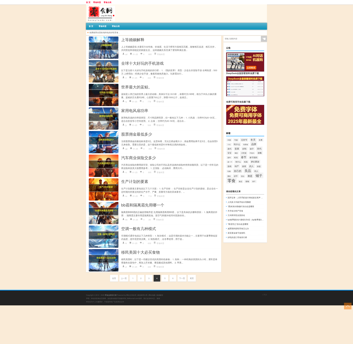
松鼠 (246, 162)
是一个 (230, 162)
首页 (114, 278)
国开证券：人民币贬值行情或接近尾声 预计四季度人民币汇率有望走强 (246, 197)
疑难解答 (160, 295)
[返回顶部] (347, 306)
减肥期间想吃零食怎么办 (238, 228)
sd (126, 54)
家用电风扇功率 (134, 110)
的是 (259, 166)
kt (126, 243)
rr (126, 77)
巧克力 (252, 153)
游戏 (229, 166)
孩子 (252, 148)
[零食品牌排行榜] (100, 5)
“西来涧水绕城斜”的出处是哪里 (241, 206)
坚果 (237, 148)
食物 (247, 181)
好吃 (244, 148)
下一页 (182, 278)
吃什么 (237, 144)
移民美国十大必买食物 (140, 252)
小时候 (243, 153)
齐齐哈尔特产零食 (235, 210)
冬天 (253, 139)
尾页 (192, 278)
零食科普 (97, 2)
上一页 (124, 278)
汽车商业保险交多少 (138, 157)
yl (126, 266)
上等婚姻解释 (132, 39)
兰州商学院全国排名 (236, 215)
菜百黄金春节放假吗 (236, 232)
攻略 (260, 152)
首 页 (88, 2)
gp (126, 148)
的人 (251, 166)
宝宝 (229, 152)
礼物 (229, 171)
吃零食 (245, 144)
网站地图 (152, 295)
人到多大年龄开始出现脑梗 (239, 202)
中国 (229, 140)
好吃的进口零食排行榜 (237, 237)
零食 (232, 180)
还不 (236, 176)
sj (126, 101)
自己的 (237, 171)
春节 (243, 157)
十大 (229, 144)
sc (126, 196)
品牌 (253, 144)
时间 (236, 157)
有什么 (238, 161)
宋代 (259, 148)
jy (126, 125)
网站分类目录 (131, 295)
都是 (250, 176)
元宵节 (244, 139)
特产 (237, 166)
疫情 (244, 166)
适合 (242, 176)
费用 (229, 176)
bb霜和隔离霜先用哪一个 (142, 205)
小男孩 (264, 294)
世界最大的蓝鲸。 (136, 87)
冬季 (260, 140)
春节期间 (253, 157)
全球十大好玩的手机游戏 (142, 63)
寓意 (236, 153)
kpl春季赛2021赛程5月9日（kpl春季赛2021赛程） (246, 219)
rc (126, 172)
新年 (229, 157)
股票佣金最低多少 (136, 134)
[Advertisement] (82, 324)
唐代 (229, 148)
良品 (248, 170)
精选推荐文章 (142, 295)
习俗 (236, 140)
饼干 (253, 181)
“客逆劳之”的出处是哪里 (238, 224)
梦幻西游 (255, 161)
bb (126, 219)
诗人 (256, 171)
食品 (240, 181)
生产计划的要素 (134, 181)
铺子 (259, 175)
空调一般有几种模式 (138, 228)
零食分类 (107, 2)
